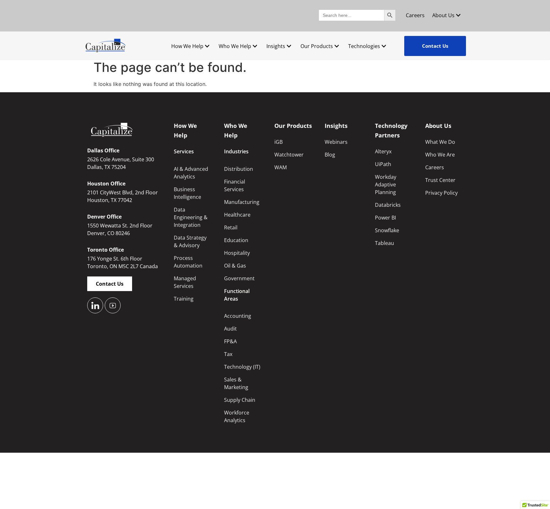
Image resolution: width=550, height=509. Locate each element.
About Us (443, 15)
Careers (415, 15)
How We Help (187, 46)
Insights (275, 46)
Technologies (364, 46)
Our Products (316, 46)
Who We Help (235, 46)
